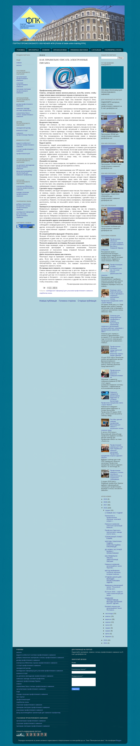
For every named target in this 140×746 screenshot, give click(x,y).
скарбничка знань (45, 293)
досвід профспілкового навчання (28, 660)
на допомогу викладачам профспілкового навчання (25, 166)
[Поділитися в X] (52, 288)
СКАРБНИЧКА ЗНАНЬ (113, 50)
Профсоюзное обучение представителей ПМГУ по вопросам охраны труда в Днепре (116, 351)
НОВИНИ (45, 50)
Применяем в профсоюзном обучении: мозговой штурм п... (113, 518)
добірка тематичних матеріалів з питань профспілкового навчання (23, 206)
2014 (106, 643)
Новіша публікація (48, 301)
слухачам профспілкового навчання (22, 84)
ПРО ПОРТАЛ (34, 50)
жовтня (108, 616)
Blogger (118, 740)
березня (108, 636)
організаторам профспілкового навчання (22, 78)
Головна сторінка (67, 301)
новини (19, 63)
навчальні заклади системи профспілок (23, 109)
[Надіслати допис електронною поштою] (44, 287)
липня (107, 625)
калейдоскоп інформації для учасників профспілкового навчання (69, 291)
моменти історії (21, 130)
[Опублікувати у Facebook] (54, 288)
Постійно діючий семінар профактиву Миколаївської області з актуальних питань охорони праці (112, 425)
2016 (106, 508)
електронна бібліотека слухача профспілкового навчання (25, 188)
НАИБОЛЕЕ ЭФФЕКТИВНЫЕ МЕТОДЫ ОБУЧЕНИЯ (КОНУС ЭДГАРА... (113, 600)
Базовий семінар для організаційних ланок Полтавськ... (113, 608)
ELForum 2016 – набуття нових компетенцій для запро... (114, 593)
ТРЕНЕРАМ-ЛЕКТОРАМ (79, 50)
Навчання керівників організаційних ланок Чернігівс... (113, 566)
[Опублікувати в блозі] (50, 288)
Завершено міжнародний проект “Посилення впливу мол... (114, 587)
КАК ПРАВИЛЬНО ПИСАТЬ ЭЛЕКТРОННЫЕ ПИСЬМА (111, 558)
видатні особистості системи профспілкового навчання (25, 144)
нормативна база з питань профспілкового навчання (24, 114)
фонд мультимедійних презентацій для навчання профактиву (24, 173)
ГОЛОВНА (21, 50)
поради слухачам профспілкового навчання (22, 194)
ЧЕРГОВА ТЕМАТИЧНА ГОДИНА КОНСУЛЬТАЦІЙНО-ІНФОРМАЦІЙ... (113, 544)
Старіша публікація (87, 301)
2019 (106, 499)
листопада (109, 613)
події (18, 691)
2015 (106, 640)
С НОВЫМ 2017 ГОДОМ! (114, 513)
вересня (108, 619)
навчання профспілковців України (24, 134)
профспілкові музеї (23, 153)
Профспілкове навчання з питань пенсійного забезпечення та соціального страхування (116, 475)
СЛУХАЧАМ (96, 50)
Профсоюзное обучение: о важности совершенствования (116, 373)
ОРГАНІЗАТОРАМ (59, 50)
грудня (108, 510)
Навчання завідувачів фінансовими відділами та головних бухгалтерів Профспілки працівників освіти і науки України (112, 398)
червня (108, 628)
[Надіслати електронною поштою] (48, 288)
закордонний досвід (23, 128)
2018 (106, 502)
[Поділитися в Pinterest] (56, 288)
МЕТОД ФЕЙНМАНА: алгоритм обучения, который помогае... (113, 572)
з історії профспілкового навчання (28, 665)
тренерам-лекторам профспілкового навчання (23, 90)
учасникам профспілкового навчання (29, 710)
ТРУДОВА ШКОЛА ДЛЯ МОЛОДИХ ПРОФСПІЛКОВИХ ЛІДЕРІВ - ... (113, 579)
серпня (108, 622)
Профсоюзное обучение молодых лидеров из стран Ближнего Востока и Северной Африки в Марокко (112, 244)
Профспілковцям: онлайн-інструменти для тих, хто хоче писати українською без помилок (112, 270)
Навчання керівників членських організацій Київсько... (113, 525)
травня (108, 631)
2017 (106, 505)
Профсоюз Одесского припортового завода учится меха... (113, 532)
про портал (20, 697)
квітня (107, 634)
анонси (19, 65)
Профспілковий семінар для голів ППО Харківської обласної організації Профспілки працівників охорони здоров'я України (112, 451)
